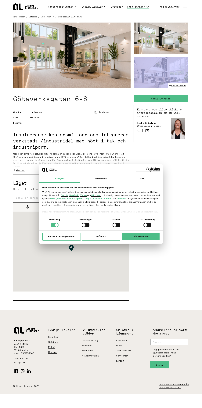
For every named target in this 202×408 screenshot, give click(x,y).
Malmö (51, 347)
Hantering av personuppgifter (174, 384)
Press (119, 345)
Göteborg (33, 17)
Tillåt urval (101, 236)
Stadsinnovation (90, 355)
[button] (185, 7)
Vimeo (83, 195)
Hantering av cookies (170, 387)
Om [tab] (142, 178)
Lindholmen (46, 17)
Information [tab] (101, 178)
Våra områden (136, 6)
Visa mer (20, 170)
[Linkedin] (29, 371)
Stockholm (53, 337)
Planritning (103, 112)
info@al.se (19, 362)
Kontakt (120, 361)
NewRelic (74, 195)
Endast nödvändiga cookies (61, 236)
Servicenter (171, 6)
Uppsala (52, 352)
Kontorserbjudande (61, 6)
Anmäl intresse (160, 98)
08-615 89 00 (20, 358)
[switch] (85, 225)
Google (64, 195)
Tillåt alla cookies (140, 236)
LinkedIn (121, 198)
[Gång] (27, 207)
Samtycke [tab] (60, 178)
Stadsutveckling (90, 340)
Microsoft (96, 195)
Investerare (122, 340)
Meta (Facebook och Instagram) (66, 198)
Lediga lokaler (92, 6)
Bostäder (117, 6)
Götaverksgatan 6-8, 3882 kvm (68, 17)
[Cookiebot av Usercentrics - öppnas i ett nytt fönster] (148, 169)
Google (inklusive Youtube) (98, 198)
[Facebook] (16, 371)
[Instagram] (22, 371)
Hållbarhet (87, 350)
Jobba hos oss (123, 350)
